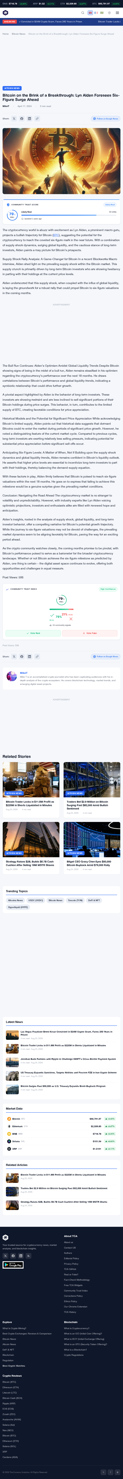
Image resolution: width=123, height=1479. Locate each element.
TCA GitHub (70, 1269)
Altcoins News (15, 900)
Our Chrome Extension (75, 1306)
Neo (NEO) (8, 1430)
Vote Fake (91, 633)
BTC (56, 235)
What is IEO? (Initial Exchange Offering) (84, 1339)
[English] (90, 13)
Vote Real (35, 633)
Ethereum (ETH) (11, 1387)
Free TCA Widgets (73, 1285)
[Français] (96, 13)
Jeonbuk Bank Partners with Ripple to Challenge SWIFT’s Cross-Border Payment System (68, 1059)
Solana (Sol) (9, 1425)
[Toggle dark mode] (109, 13)
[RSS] (28, 1256)
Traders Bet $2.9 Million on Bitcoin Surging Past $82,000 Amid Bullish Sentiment (87, 805)
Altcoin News (9, 1344)
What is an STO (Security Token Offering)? (85, 1344)
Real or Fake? (71, 1274)
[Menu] (117, 13)
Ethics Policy (70, 1301)
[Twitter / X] (5, 1256)
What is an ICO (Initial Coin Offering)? (83, 1333)
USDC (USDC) (36, 900)
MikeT (24, 672)
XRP (5, 1451)
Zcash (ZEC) (9, 1414)
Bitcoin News (18, 34)
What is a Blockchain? (75, 1349)
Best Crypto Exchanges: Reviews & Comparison (27, 1333)
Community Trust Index (76, 1290)
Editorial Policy (71, 1258)
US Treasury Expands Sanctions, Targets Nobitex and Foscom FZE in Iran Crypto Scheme (69, 1072)
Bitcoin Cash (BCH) (12, 1398)
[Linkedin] (29, 118)
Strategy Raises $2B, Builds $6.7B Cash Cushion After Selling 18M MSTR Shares (64, 1201)
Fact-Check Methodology (77, 1280)
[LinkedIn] (21, 1256)
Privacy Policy (71, 1264)
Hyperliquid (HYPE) (18, 907)
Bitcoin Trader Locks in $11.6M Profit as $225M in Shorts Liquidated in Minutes (63, 1045)
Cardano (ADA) (10, 1457)
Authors (68, 1253)
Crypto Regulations (73, 1355)
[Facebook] (22, 118)
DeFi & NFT (94, 900)
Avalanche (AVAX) (12, 1419)
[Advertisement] (61, 62)
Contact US (70, 1247)
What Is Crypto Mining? (14, 1328)
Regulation (8, 1360)
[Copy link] (37, 118)
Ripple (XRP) (9, 1403)
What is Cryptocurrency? (76, 1328)
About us (68, 1242)
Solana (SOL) (9, 1446)
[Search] (83, 13)
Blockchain (8, 1355)
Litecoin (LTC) (10, 1392)
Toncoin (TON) (75, 900)
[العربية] (101, 13)
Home (6, 34)
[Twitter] (14, 118)
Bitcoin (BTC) (9, 1382)
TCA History (70, 1312)
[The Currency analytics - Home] (5, 13)
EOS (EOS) (8, 1408)
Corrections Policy (73, 1296)
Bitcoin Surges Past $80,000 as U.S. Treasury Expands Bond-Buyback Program (63, 1086)
